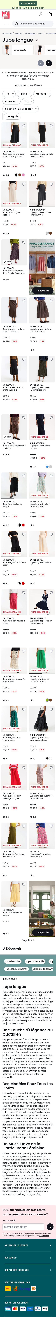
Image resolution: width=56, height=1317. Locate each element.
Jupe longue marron (16, 968)
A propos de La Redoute (16, 1245)
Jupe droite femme (43, 968)
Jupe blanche (12, 961)
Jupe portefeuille (35, 961)
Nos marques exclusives (16, 1270)
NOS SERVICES (11, 1257)
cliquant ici (44, 1235)
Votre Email (9, 1220)
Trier (7, 93)
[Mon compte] (41, 14)
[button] (50, 14)
